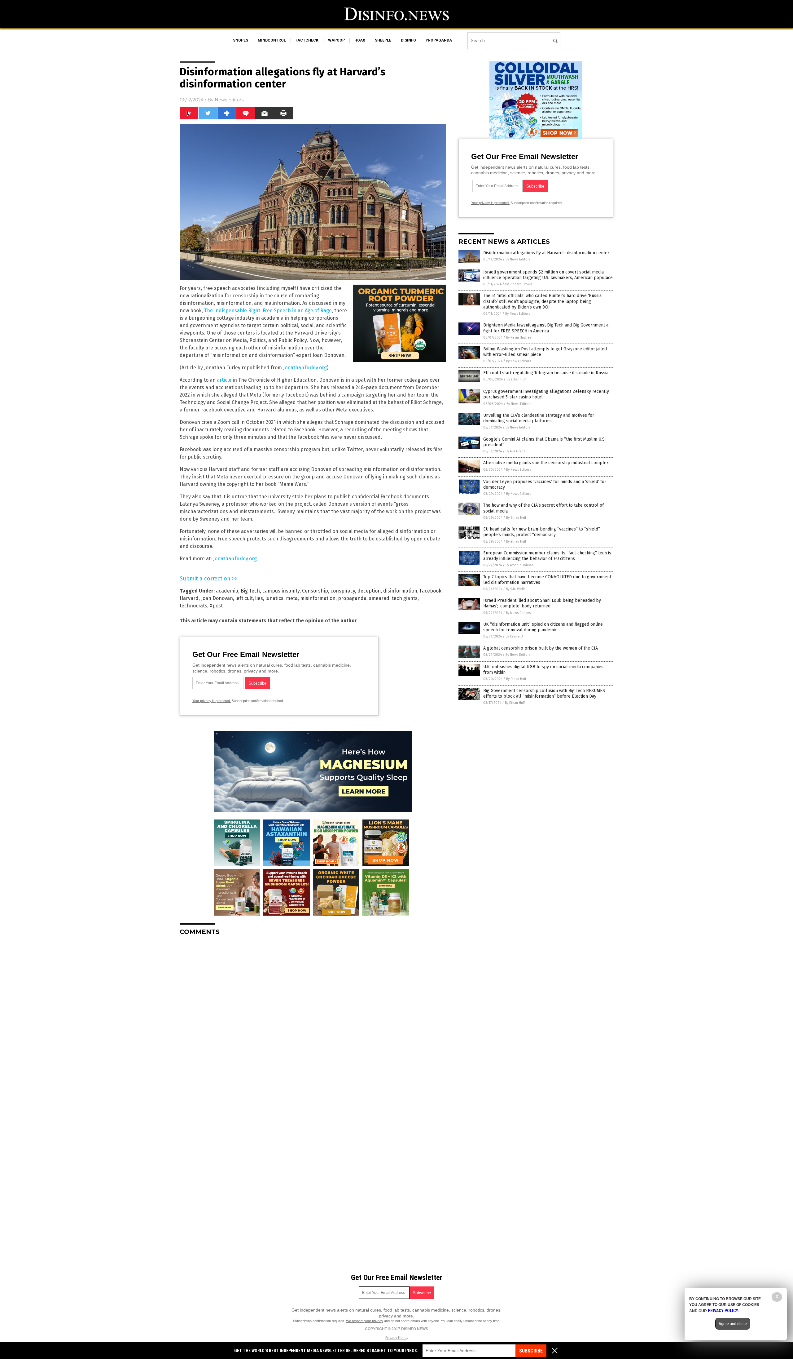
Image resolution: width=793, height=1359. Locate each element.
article (224, 380)
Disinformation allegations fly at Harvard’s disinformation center (546, 252)
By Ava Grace (516, 451)
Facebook (430, 591)
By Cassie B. (515, 636)
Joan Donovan (217, 598)
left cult (244, 598)
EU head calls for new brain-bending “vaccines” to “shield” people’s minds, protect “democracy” (541, 531)
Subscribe (531, 1351)
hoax (359, 40)
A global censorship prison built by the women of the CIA (540, 648)
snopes (240, 40)
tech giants (405, 598)
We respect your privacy (364, 1321)
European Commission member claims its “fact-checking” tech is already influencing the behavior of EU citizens (547, 555)
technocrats (193, 606)
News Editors (229, 100)
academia (227, 591)
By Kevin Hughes (518, 337)
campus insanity (281, 591)
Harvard (189, 598)
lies (259, 598)
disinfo (408, 40)
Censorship (315, 591)
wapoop (336, 40)
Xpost (216, 606)
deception (369, 591)
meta (292, 598)
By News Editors (518, 259)
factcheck (307, 40)
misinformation (317, 598)
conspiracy (343, 591)
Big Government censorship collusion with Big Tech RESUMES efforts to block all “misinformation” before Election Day (544, 693)
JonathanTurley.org (305, 368)
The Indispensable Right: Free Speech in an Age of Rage (268, 310)
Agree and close (733, 1323)
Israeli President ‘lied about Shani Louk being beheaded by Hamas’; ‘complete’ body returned (542, 603)
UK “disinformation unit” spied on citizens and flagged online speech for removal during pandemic (543, 627)
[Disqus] (313, 1017)
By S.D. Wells (515, 589)
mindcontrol (272, 40)
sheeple (383, 40)
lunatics (274, 598)
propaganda (439, 40)
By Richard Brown (518, 284)
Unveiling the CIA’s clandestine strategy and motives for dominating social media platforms (538, 418)
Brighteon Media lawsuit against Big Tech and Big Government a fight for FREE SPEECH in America (545, 327)
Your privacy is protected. (211, 701)
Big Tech (250, 591)
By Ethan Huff (516, 379)
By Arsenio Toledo (519, 565)
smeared (379, 598)
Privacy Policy (396, 1337)
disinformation (400, 591)
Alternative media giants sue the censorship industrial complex (546, 462)
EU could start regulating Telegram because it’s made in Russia (545, 372)
